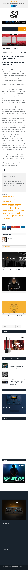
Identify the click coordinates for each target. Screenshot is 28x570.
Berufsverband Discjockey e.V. (17, 566)
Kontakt (3, 553)
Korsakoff (5, 213)
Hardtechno (17, 210)
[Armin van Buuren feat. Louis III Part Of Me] (14, 307)
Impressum (4, 556)
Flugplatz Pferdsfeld (21, 208)
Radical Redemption (7, 215)
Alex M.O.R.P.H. (6, 294)
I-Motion (23, 210)
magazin (5, 52)
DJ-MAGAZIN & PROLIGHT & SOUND (11, 269)
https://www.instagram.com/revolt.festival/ (11, 199)
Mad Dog (11, 213)
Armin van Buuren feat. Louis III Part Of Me (13, 315)
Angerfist (5, 205)
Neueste (5, 358)
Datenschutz (4, 559)
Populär (10, 358)
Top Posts (16, 358)
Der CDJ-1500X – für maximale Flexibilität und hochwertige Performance (17, 383)
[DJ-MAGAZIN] (14, 13)
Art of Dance (11, 205)
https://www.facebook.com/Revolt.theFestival (12, 198)
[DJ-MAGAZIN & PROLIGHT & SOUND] (14, 260)
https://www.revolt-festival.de (8, 196)
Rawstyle (15, 215)
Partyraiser (16, 213)
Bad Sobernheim (6, 208)
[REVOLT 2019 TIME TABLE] (14, 40)
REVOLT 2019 (21, 215)
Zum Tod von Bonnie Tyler (16, 374)
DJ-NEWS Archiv (23, 52)
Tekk (4, 218)
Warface (8, 218)
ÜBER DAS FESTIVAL (11, 170)
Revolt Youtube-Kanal (6, 201)
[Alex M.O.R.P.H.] (14, 285)
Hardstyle (10, 210)
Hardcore (5, 210)
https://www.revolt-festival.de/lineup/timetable (12, 86)
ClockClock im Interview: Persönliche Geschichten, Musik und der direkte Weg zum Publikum (14, 3)
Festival (13, 208)
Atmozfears (17, 205)
